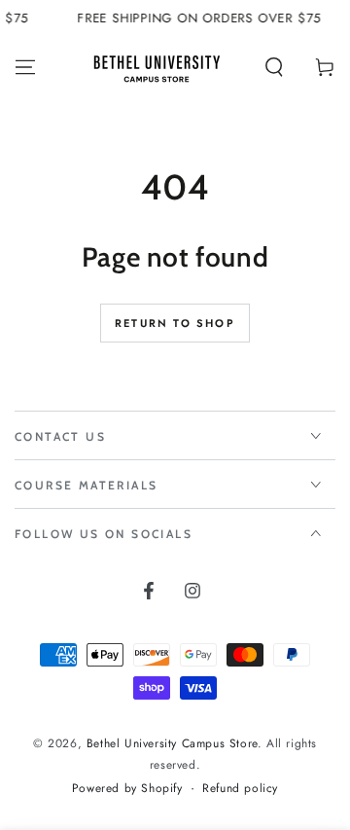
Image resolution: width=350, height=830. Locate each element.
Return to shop (175, 323)
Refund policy (240, 788)
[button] (274, 67)
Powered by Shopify (127, 788)
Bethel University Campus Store (172, 743)
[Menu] (25, 67)
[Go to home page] (156, 67)
